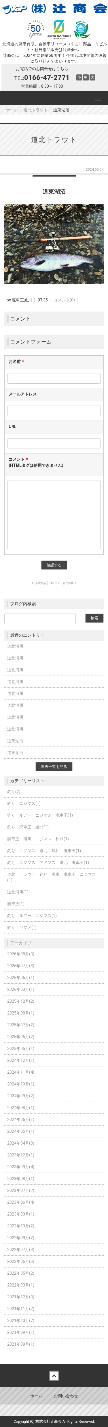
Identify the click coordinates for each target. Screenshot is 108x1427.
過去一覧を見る (54, 766)
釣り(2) (13, 791)
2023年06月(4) (20, 1202)
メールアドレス (23, 394)
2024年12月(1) (20, 1060)
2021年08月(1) (20, 1344)
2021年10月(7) (20, 1320)
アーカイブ (21, 943)
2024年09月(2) (20, 1096)
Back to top (54, 1375)
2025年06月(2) (20, 1036)
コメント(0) (64, 300)
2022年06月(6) (20, 1261)
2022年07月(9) (20, 1249)
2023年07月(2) (20, 1190)
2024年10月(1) (20, 1084)
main (54, 582)
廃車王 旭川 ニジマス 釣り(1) (38, 839)
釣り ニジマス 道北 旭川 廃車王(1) (44, 850)
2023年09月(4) (20, 1167)
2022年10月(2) (20, 1226)
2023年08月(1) (20, 1178)
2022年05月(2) (20, 1273)
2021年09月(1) (20, 1332)
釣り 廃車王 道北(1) (28, 827)
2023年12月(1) (20, 1155)
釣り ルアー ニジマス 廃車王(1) (40, 815)
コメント (36, 462)
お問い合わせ (66, 1396)
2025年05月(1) (20, 1048)
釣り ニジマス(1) (24, 803)
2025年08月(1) (20, 1013)
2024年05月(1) (20, 1131)
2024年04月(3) (20, 1143)
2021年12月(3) (20, 1297)
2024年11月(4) (20, 1072)
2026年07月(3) (20, 965)
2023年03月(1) (20, 1214)
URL (12, 426)
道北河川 (15, 646)
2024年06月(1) (20, 1119)
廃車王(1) (15, 903)
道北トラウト (36, 110)
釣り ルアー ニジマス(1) (32, 915)
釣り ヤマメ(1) (22, 927)
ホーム (12, 110)
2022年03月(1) (20, 1285)
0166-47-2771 (47, 78)
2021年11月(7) (20, 1308)
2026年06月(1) (20, 977)
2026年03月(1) (20, 989)
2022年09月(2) (20, 1237)
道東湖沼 (15, 740)
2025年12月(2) (20, 1001)
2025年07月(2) (20, 1025)
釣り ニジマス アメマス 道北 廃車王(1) (48, 862)
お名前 (16, 361)
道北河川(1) (18, 892)
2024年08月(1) (20, 1107)
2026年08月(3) (20, 954)
